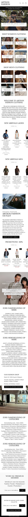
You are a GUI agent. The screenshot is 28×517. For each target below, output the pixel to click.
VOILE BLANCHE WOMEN (16, 333)
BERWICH (19, 345)
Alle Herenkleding (6, 451)
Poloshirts (21, 464)
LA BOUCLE (12, 356)
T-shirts (16, 439)
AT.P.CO (22, 343)
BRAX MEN (15, 346)
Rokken (25, 436)
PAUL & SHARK (6, 361)
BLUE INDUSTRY (6, 346)
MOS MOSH (17, 323)
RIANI (22, 328)
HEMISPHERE (8, 320)
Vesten (20, 439)
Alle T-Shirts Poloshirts (7, 454)
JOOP (25, 355)
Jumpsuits (20, 433)
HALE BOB (20, 318)
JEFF (17, 322)
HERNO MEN (22, 353)
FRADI (8, 351)
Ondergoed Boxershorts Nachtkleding (17, 462)
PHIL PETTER (21, 361)
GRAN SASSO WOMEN (10, 318)
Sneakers (11, 437)
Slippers (7, 439)
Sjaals (22, 437)
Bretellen (24, 454)
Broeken (14, 428)
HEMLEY (15, 353)
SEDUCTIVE (4, 331)
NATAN (23, 323)
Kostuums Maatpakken (7, 460)
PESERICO (20, 327)
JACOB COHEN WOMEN (8, 322)
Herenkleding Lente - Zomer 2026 (13, 449)
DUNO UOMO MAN (6, 350)
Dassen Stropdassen (8, 457)
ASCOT (5, 343)
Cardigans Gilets (5, 431)
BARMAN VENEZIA (10, 345)
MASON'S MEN (22, 358)
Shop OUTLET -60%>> (11, 237)
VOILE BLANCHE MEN (19, 366)
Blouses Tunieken (6, 428)
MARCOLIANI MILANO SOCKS (9, 358)
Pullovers (6, 465)
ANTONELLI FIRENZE (8, 315)
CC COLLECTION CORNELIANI (13, 348)
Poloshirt (8, 436)
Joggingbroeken (12, 433)
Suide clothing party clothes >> (14, 290)
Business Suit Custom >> (14, 293)
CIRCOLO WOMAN (7, 317)
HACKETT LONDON (7, 353)
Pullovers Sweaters (17, 436)
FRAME (24, 317)
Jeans (5, 433)
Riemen (6, 437)
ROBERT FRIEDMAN (9, 330)
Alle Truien (9, 452)
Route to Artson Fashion (13, 386)
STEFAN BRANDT (6, 364)
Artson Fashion (5, 3)
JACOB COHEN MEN (17, 355)
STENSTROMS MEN (17, 364)
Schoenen (16, 465)
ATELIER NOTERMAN (13, 343)
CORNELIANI (21, 346)
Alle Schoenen (5, 426)
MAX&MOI (10, 323)
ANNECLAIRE (18, 313)
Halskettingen (14, 431)
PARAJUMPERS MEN (19, 359)
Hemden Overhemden (7, 459)
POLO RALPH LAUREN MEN (9, 363)
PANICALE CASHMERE (10, 327)
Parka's (3, 436)
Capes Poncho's (18, 429)
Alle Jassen (23, 424)
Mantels (22, 434)
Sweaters (17, 437)
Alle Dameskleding (6, 424)
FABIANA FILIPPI (16, 317)
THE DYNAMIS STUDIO (14, 331)
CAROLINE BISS (19, 315)
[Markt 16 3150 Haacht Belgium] (14, 392)
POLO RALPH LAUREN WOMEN (11, 328)
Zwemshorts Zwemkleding (18, 469)
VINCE (6, 333)
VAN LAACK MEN (7, 366)
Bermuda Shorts (21, 428)
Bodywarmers (9, 429)
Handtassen (22, 431)
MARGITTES (22, 322)
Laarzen (13, 434)
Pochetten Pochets (13, 464)
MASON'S (4, 323)
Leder (18, 434)
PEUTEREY (14, 361)
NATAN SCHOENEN (8, 325)
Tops (11, 439)
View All (14, 126)
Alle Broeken (15, 424)
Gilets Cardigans (19, 457)
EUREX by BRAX (21, 350)
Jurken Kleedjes (6, 434)
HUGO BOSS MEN (6, 355)
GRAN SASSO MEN (16, 351)
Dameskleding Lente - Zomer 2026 (13, 423)
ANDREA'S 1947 (10, 313)
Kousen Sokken (18, 460)
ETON (14, 350)
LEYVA (18, 356)
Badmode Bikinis (21, 426)
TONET (24, 331)
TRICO (25, 364)
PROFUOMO (21, 363)
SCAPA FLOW (19, 330)
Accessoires (13, 426)
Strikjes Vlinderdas (13, 467)
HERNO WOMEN (17, 320)
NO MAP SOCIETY (19, 325)
